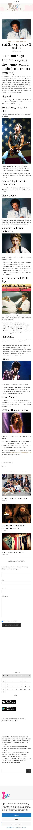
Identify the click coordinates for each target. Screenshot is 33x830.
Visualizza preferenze (16, 824)
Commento (5, 596)
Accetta (16, 815)
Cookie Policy (10, 827)
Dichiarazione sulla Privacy (20, 827)
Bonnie (5, 466)
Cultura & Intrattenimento (16, 41)
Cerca (28, 771)
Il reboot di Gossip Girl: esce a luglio (14, 498)
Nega (16, 819)
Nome (3, 572)
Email (3, 580)
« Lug (15, 695)
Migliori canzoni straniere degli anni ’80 (20, 452)
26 (12, 689)
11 (8, 684)
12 (12, 684)
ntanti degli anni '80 (7, 462)
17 (3, 686)
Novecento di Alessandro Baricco (13, 552)
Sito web (4, 588)
